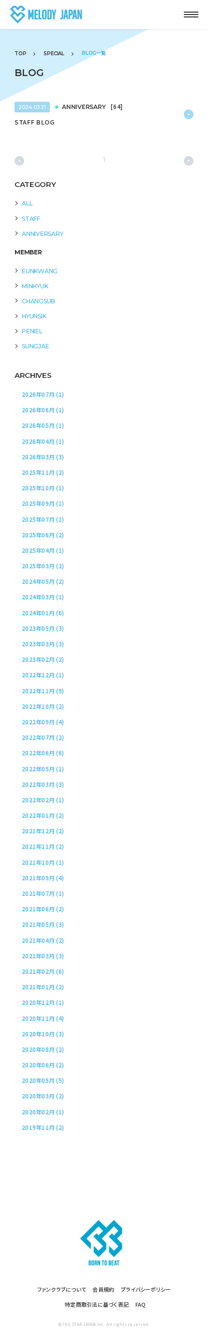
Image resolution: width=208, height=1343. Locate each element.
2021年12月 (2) (43, 831)
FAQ (140, 1304)
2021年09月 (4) (43, 878)
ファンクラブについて (62, 1289)
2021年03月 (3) (43, 956)
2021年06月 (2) (43, 909)
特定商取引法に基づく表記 (97, 1304)
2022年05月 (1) (43, 769)
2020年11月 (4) (43, 1018)
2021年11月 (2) (43, 846)
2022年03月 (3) (43, 784)
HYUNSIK (34, 316)
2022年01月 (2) (43, 815)
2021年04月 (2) (43, 940)
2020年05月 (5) (43, 1080)
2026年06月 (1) (43, 410)
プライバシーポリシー (146, 1289)
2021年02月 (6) (43, 971)
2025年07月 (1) (43, 519)
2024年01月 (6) (43, 613)
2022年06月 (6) (43, 753)
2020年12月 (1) (43, 1002)
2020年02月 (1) (43, 1112)
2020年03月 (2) (43, 1096)
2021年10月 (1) (43, 862)
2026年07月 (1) (43, 394)
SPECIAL (54, 53)
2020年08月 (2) (43, 1049)
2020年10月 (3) (43, 1034)
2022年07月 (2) (43, 737)
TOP (20, 53)
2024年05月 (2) (43, 581)
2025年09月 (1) (43, 503)
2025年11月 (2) (43, 472)
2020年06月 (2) (43, 1065)
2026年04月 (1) (43, 441)
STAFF (31, 218)
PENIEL (32, 331)
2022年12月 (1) (43, 675)
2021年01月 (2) (43, 987)
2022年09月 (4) (43, 722)
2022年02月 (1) (43, 800)
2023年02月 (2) (43, 659)
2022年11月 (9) (43, 691)
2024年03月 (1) (43, 597)
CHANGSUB (38, 301)
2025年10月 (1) (43, 488)
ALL (27, 203)
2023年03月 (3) (43, 644)
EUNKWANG (40, 271)
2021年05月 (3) (43, 924)
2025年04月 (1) (43, 550)
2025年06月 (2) (43, 535)
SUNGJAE (35, 346)
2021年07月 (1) (43, 893)
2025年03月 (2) (43, 566)
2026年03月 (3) (43, 457)
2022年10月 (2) (43, 706)
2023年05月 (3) (43, 628)
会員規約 (103, 1289)
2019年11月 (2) (43, 1127)
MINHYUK (35, 286)
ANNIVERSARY (42, 233)
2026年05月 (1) (43, 425)
